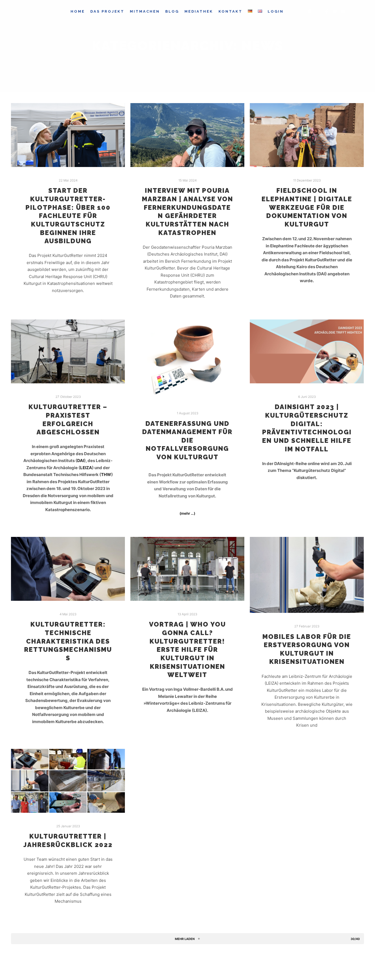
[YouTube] (343, 11)
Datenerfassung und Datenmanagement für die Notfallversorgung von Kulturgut (187, 440)
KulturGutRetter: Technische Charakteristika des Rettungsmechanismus (68, 641)
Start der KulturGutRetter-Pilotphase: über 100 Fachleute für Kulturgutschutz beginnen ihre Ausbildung (68, 216)
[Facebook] (326, 11)
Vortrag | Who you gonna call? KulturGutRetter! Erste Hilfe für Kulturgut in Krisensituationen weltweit (187, 650)
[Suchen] (300, 11)
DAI (80, 460)
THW (106, 474)
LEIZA (86, 467)
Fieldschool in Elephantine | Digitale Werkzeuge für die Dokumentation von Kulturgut (307, 207)
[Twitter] (334, 11)
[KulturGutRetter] (46, 11)
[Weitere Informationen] (310, 11)
